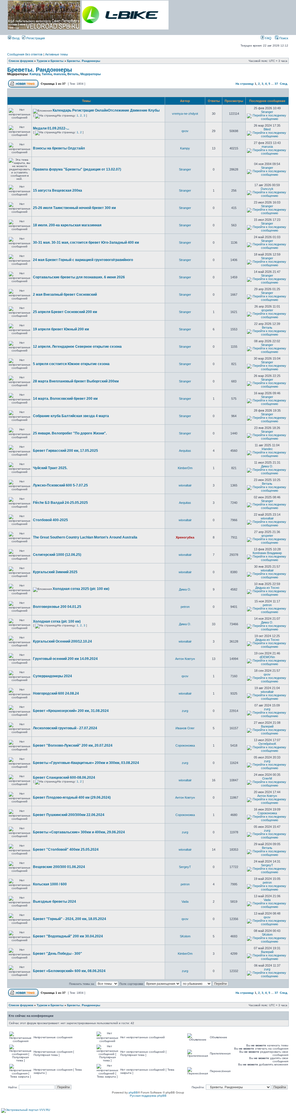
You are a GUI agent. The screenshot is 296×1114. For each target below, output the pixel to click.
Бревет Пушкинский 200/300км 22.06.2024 (68, 815)
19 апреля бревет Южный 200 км (61, 329)
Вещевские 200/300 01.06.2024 (59, 867)
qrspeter (267, 310)
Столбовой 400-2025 (50, 520)
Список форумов (21, 60)
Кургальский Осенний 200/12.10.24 (62, 641)
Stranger (267, 112)
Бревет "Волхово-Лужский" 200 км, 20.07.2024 (72, 745)
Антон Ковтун (185, 658)
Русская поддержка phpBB (148, 1095)
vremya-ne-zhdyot (185, 113)
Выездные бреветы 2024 (54, 902)
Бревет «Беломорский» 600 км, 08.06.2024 (69, 971)
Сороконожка (185, 745)
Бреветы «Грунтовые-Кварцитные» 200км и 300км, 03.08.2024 (86, 763)
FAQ (267, 38)
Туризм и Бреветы (50, 60)
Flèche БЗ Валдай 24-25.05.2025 (60, 503)
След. (284, 83)
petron (185, 606)
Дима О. (267, 466)
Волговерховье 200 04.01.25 (57, 607)
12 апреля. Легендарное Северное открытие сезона (77, 347)
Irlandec (267, 449)
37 (276, 83)
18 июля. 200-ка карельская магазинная (67, 225)
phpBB (133, 1092)
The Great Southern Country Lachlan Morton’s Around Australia (85, 537)
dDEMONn (267, 657)
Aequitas (185, 450)
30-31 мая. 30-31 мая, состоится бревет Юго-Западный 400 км (86, 242)
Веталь (73, 74)
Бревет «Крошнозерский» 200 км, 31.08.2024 (71, 711)
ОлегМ (267, 778)
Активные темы (56, 54)
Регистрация (35, 38)
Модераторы (90, 74)
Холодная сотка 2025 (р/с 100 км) (81, 589)
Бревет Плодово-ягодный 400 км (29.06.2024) (72, 797)
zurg (185, 711)
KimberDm (185, 468)
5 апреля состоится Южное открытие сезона (71, 364)
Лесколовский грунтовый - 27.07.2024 (65, 728)
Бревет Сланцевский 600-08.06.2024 (64, 778)
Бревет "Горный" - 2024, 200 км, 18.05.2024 (69, 919)
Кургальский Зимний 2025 (55, 572)
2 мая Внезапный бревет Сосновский (65, 295)
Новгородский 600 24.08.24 (56, 693)
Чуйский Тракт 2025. (50, 468)
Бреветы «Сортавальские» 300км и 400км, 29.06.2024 (79, 832)
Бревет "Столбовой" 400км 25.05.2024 (66, 849)
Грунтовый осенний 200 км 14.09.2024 (65, 659)
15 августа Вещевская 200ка (57, 190)
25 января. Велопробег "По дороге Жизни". (70, 433)
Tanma (47, 74)
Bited (267, 129)
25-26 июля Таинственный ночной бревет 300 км (74, 208)
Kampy (34, 74)
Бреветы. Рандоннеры (83, 60)
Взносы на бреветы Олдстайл (59, 148)
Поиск (283, 38)
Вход (15, 38)
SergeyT (185, 867)
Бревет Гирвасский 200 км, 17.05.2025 (65, 451)
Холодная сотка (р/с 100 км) (57, 621)
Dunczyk (267, 188)
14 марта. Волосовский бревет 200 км (65, 399)
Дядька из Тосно (267, 587)
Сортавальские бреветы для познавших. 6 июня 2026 (79, 277)
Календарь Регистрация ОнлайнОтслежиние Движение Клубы (106, 110)
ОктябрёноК (267, 743)
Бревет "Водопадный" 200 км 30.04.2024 (68, 936)
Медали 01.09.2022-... (51, 128)
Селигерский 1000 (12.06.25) (57, 555)
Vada (185, 901)
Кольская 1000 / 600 (50, 884)
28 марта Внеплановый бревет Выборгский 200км (76, 381)
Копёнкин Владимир (267, 553)
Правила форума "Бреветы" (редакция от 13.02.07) (77, 169)
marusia (59, 74)
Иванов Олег (185, 728)
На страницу (245, 83)
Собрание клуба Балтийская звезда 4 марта (71, 416)
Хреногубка (185, 537)
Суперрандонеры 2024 (52, 676)
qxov (185, 131)
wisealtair (185, 485)
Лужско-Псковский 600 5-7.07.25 (60, 485)
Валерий (267, 726)
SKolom (185, 936)
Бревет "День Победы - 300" (57, 954)
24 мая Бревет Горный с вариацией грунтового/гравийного (83, 260)
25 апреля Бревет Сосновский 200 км (65, 312)
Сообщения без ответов (24, 54)
